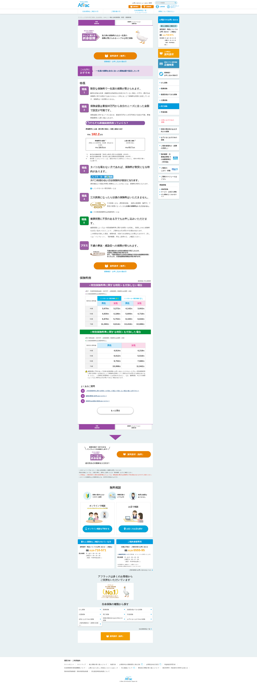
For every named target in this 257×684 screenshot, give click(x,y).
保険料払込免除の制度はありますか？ (98, 401)
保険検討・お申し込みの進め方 (115, 61)
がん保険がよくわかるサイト (169, 195)
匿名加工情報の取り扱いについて (148, 668)
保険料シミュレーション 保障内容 (134, 22)
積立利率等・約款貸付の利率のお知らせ (175, 668)
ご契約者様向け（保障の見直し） (88, 624)
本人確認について (127, 668)
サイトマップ (81, 664)
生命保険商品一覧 (144, 629)
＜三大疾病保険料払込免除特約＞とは (105, 212)
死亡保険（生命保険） (96, 17)
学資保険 (130, 614)
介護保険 (82, 614)
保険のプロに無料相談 (170, 63)
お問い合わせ (136, 3)
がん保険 (82, 609)
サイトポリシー (69, 664)
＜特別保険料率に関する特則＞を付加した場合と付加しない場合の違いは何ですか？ (112, 391)
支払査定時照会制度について (100, 671)
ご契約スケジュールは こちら (169, 178)
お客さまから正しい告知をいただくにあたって (103, 668)
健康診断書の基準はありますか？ (96, 396)
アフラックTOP (83, 17)
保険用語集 (164, 189)
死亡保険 (106, 614)
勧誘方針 (113, 664)
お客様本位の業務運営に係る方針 (129, 664)
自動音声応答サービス (124, 554)
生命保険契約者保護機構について (74, 668)
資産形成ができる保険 (134, 609)
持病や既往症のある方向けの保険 (113, 619)
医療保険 (106, 609)
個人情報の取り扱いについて (98, 664)
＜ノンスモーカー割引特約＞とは (104, 188)
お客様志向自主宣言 (152, 664)
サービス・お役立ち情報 (169, 192)
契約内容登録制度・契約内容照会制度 (76, 671)
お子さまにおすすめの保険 (136, 619)
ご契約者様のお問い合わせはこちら (140, 570)
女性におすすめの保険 (86, 619)
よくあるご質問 (147, 3)
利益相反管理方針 (170, 664)
